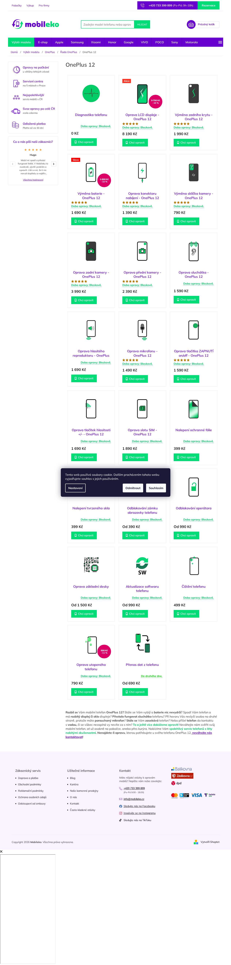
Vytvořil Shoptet (210, 842)
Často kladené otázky (82, 810)
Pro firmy (44, 5)
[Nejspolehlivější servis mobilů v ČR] (16, 97)
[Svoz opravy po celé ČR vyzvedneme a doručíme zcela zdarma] (15, 111)
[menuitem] (21, 42)
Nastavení (75, 488)
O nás (73, 797)
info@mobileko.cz (134, 799)
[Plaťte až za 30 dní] (15, 125)
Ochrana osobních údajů (32, 797)
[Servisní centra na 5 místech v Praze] (16, 83)
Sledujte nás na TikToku (137, 820)
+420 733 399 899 (134, 788)
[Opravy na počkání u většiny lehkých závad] (16, 69)
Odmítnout (132, 488)
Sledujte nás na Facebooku (139, 806)
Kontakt (74, 803)
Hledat (142, 24)
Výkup (30, 5)
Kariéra (74, 784)
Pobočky (17, 5)
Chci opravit (85, 142)
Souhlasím (156, 488)
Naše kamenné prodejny (84, 790)
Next (55, 163)
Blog (72, 778)
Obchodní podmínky (29, 784)
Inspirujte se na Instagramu (140, 813)
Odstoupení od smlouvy (31, 803)
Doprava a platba (28, 778)
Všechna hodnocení (33, 179)
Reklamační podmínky (30, 790)
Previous (14, 163)
